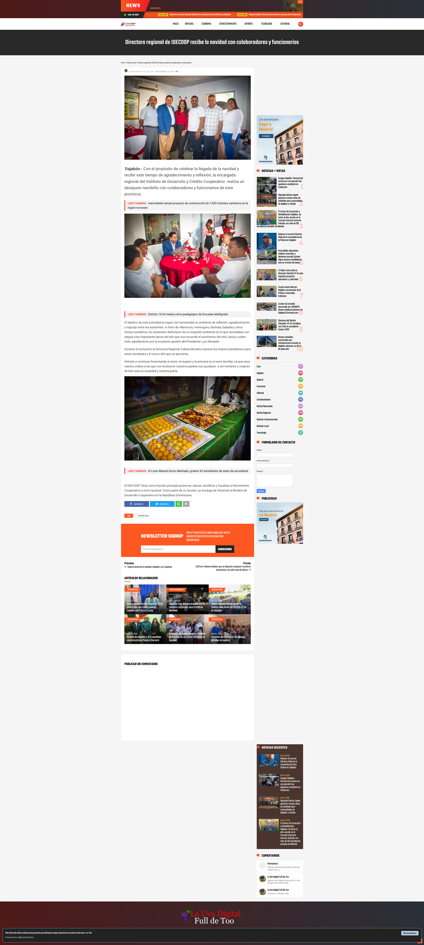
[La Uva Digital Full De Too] (212, 924)
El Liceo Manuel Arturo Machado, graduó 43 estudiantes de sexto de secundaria (198, 471)
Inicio (175, 24)
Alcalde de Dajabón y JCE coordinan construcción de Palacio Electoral (144, 639)
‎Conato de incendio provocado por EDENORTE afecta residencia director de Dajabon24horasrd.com (290, 308)
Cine (259, 367)
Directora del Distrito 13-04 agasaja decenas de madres (228, 639)
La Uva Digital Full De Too (278, 877)
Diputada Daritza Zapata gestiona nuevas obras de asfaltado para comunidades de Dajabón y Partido (290, 199)
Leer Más (88, 933)
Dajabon (260, 373)
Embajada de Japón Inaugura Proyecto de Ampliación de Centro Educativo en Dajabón (187, 637)
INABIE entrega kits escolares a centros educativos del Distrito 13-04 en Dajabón (228, 607)
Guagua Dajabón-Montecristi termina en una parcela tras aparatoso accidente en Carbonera (275, 15)
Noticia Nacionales (177, 589)
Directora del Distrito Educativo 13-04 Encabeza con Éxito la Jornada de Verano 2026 (289, 325)
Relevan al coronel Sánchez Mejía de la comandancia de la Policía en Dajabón (190, 15)
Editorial (260, 393)
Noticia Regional (264, 413)
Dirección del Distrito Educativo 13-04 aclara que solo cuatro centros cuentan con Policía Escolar (145, 607)
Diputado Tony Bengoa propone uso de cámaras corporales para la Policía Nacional (187, 607)
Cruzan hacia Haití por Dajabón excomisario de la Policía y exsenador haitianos (289, 291)
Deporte (260, 380)
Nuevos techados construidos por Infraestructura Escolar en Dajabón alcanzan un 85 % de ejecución (289, 343)
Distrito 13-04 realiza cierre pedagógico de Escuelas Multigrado (188, 314)
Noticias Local (143, 516)
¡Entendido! (410, 933)
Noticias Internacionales (267, 419)
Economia (261, 386)
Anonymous (272, 863)
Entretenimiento (264, 400)
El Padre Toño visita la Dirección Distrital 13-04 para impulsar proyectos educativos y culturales (290, 275)
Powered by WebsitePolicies (19, 937)
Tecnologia (261, 433)
